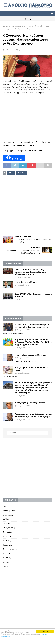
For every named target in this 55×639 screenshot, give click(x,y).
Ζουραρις (21, 173)
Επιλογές (6, 523)
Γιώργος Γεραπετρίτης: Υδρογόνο (30, 355)
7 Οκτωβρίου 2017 (22, 285)
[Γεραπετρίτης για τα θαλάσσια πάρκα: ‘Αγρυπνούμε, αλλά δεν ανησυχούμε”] (8, 417)
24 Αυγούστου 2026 (23, 373)
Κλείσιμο (45, 631)
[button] (51, 13)
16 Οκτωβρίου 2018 (12, 50)
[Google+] (30, 18)
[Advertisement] (27, 117)
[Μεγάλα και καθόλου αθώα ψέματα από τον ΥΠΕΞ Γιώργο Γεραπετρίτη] (8, 327)
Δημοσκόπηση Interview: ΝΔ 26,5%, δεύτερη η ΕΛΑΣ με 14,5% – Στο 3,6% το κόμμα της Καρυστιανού (33, 342)
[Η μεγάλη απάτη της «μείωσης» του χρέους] (8, 370)
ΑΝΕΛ (11, 173)
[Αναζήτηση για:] (27, 433)
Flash (5, 506)
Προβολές (7, 540)
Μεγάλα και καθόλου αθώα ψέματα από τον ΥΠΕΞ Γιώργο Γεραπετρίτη (32, 325)
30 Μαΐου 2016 (21, 299)
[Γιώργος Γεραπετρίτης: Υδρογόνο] (8, 357)
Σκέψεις (6, 562)
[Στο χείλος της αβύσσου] (8, 284)
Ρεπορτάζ (7, 557)
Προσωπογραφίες (10, 549)
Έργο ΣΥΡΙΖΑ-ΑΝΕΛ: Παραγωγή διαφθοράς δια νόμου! (33, 295)
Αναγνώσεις (8, 515)
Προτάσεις (7, 553)
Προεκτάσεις (8, 545)
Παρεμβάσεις (8, 536)
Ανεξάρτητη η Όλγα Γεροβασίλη (30, 402)
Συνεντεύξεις (8, 566)
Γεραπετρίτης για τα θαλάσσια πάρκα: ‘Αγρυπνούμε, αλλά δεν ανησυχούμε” (33, 415)
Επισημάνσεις (9, 527)
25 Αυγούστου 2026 (23, 330)
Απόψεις (6, 519)
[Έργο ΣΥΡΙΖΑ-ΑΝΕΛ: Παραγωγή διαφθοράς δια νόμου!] (8, 296)
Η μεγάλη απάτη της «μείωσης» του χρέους (32, 368)
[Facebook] (25, 18)
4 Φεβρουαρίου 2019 (23, 277)
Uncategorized (9, 510)
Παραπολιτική (9, 532)
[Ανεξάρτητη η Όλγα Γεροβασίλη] (8, 405)
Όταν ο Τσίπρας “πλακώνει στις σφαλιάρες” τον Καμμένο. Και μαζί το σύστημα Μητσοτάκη (32, 271)
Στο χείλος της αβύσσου (26, 282)
